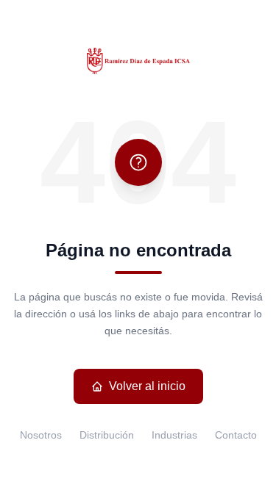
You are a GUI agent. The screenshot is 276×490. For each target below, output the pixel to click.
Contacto (236, 435)
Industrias (174, 435)
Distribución (106, 435)
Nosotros (41, 435)
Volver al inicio (147, 386)
